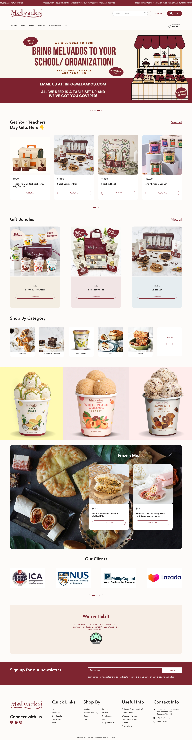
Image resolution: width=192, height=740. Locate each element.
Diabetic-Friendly (52, 353)
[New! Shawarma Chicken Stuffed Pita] (109, 484)
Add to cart (30, 193)
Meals (140, 353)
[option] (96, 66)
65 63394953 (163, 722)
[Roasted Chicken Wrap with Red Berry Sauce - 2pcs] (153, 484)
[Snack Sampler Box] (74, 155)
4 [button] (99, 110)
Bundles (22, 353)
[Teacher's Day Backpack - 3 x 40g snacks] (30, 155)
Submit (172, 670)
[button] (89, 110)
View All (169, 337)
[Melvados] (22, 339)
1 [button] (91, 110)
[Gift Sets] (157, 251)
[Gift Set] (35, 251)
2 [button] (94, 110)
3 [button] (97, 110)
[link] (27, 578)
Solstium (113, 737)
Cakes (110, 353)
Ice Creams (81, 353)
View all (176, 122)
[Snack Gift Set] (118, 155)
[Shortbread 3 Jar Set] (162, 155)
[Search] (130, 13)
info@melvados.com (165, 718)
